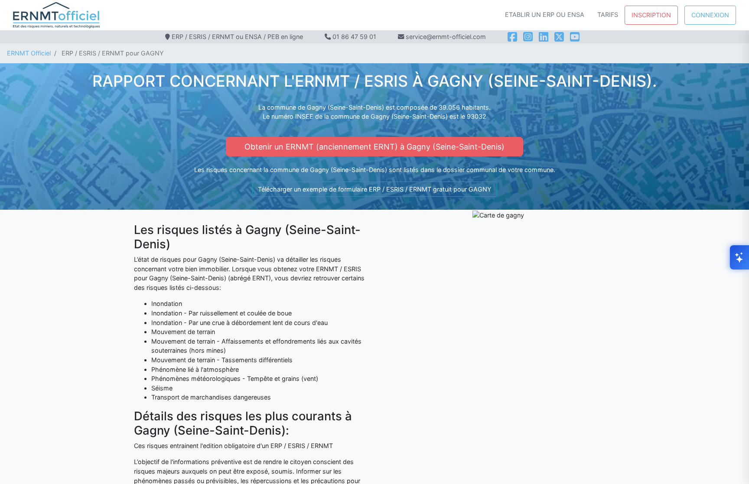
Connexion (710, 15)
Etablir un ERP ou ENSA (544, 14)
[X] (559, 36)
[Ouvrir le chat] (739, 257)
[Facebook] (512, 36)
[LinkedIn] (543, 36)
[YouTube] (575, 36)
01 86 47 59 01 (354, 36)
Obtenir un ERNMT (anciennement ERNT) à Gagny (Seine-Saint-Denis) (374, 146)
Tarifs (607, 14)
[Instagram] (528, 36)
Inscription (651, 15)
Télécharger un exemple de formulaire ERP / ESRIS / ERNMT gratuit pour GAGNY (375, 189)
